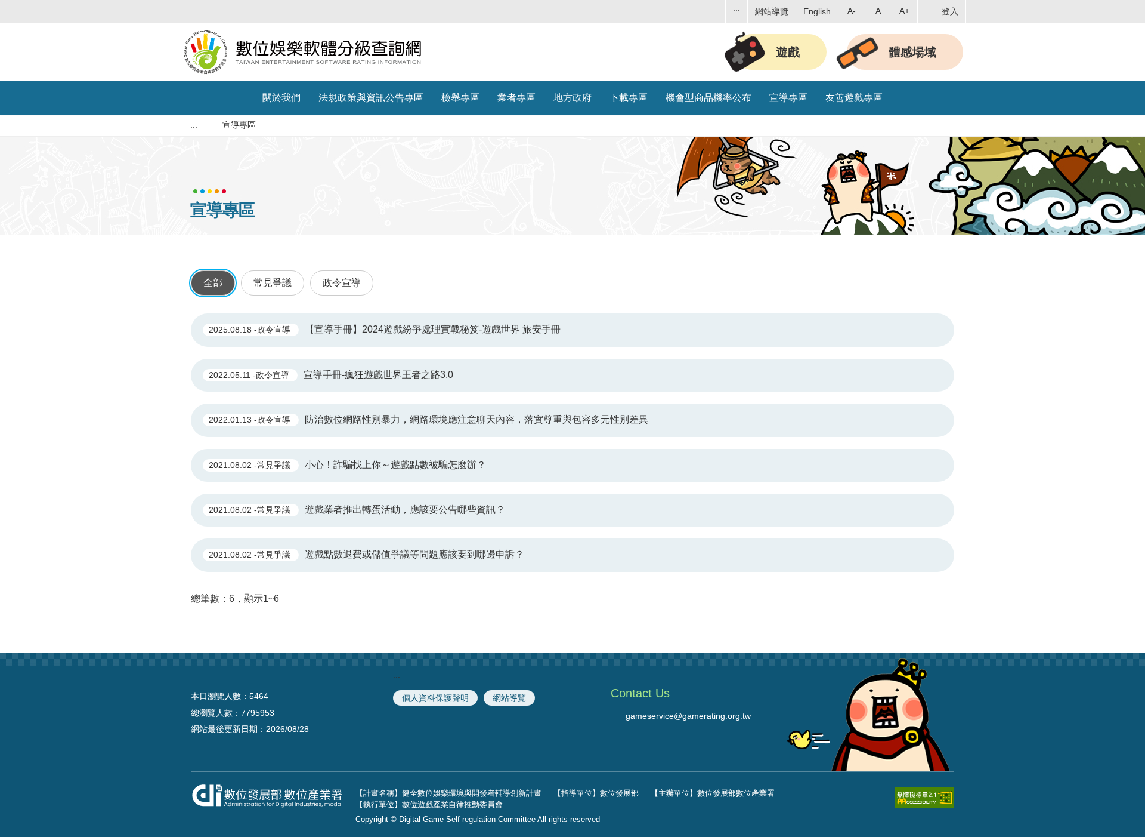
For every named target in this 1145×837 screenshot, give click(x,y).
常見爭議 (272, 283)
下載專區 (628, 98)
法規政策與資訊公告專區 (370, 98)
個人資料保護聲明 (435, 698)
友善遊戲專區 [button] (854, 98)
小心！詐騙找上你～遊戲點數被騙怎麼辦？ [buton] (347, 465)
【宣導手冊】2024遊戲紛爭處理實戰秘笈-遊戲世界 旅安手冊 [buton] (385, 329)
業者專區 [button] (516, 98)
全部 (212, 283)
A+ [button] (904, 11)
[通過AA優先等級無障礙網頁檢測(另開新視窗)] (924, 800)
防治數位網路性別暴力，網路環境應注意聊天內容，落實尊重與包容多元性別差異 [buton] (428, 419)
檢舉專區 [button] (460, 98)
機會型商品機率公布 (708, 98)
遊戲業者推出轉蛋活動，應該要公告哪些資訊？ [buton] (357, 509)
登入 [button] (950, 11)
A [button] (878, 11)
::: (736, 11)
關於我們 (281, 98)
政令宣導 (342, 283)
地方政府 (572, 98)
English (817, 11)
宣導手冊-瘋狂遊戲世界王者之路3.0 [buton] (331, 375)
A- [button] (851, 11)
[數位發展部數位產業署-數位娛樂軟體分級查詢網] (304, 50)
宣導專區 (788, 98)
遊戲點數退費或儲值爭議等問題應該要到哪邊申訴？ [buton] (366, 554)
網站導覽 (771, 11)
